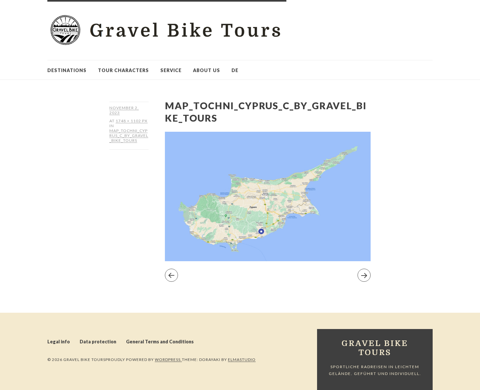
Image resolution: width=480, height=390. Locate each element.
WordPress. (168, 359)
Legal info (58, 341)
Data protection (98, 341)
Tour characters (123, 70)
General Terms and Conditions (160, 341)
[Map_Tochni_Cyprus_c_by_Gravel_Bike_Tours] (268, 259)
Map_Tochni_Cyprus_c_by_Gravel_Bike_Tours (128, 135)
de (235, 70)
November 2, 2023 (124, 110)
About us (206, 70)
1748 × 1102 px (132, 120)
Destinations (67, 70)
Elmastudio (242, 359)
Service (171, 70)
